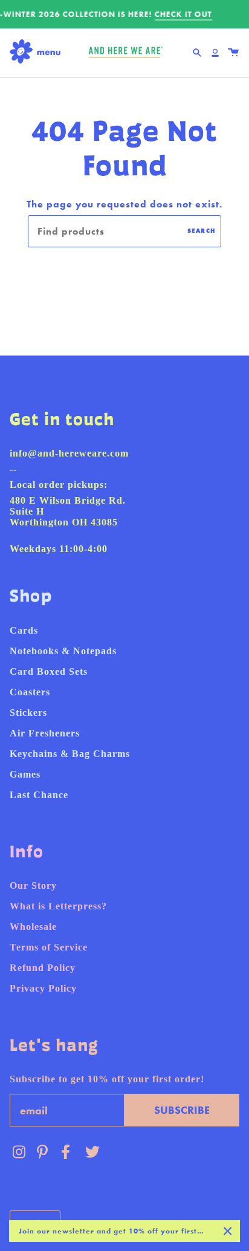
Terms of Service (49, 947)
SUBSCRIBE (182, 1110)
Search (201, 231)
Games (25, 774)
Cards (24, 630)
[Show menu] (38, 52)
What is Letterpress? (58, 906)
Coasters (30, 692)
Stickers (28, 712)
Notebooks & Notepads (63, 651)
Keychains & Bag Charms (70, 754)
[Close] (228, 1231)
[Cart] (233, 52)
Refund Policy (43, 968)
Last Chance (39, 795)
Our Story (33, 885)
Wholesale (33, 926)
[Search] (197, 52)
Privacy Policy (43, 988)
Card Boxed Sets (49, 671)
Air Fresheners (45, 733)
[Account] (215, 52)
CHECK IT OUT (183, 14)
